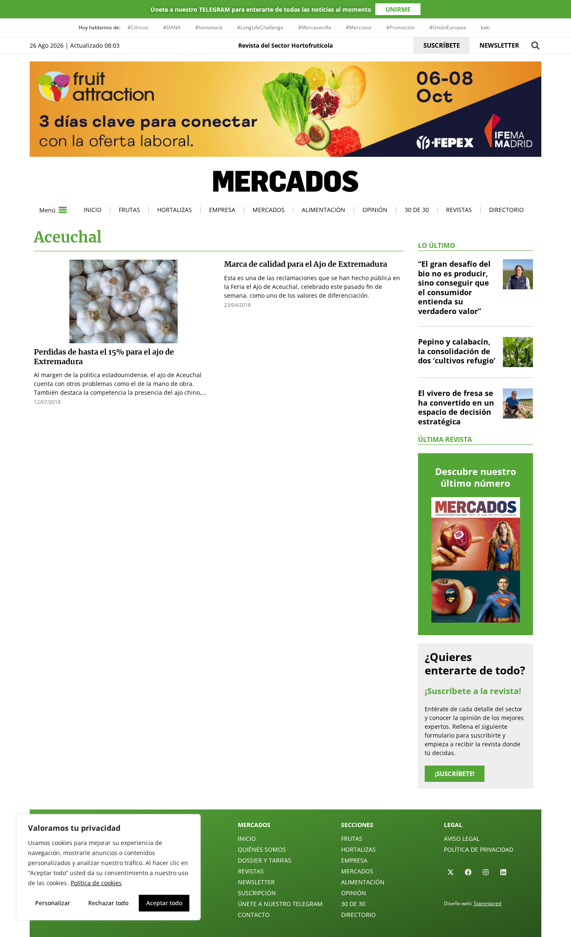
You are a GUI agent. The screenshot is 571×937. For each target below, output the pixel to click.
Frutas (129, 210)
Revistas (459, 210)
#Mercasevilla (314, 27)
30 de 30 (417, 210)
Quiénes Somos (262, 849)
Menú (47, 210)
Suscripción (257, 893)
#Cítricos (137, 27)
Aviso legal (461, 839)
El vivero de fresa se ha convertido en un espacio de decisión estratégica (456, 407)
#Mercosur (359, 27)
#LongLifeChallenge (260, 27)
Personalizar (52, 903)
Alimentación (323, 210)
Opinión (374, 210)
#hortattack (208, 27)
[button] (535, 45)
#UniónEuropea (447, 27)
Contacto (254, 915)
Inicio (93, 210)
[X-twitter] (450, 872)
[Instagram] (485, 872)
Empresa (222, 210)
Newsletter (256, 882)
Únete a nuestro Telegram (280, 904)
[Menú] (63, 210)
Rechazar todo (108, 903)
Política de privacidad (478, 849)
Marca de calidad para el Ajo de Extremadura (305, 264)
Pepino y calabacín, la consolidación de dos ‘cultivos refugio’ (456, 351)
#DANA (172, 27)
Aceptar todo (164, 903)
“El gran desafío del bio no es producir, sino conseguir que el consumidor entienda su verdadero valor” (454, 287)
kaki (485, 27)
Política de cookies (96, 883)
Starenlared (487, 903)
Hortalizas (174, 210)
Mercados (268, 210)
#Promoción (400, 27)
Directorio (506, 210)
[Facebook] (468, 872)
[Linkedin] (503, 872)
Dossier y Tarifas (264, 860)
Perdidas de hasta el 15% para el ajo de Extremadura (104, 356)
